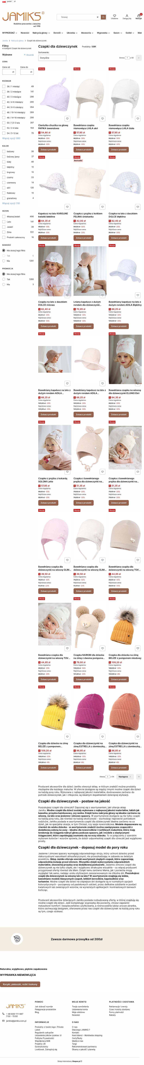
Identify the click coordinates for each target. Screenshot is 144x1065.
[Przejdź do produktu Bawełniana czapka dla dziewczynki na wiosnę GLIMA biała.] (90, 536)
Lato (9, 222)
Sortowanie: (43, 52)
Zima (9, 232)
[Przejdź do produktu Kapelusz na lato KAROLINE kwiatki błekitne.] (54, 183)
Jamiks (5, 41)
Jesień (10, 227)
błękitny (10, 167)
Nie (8, 261)
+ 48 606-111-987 (14, 1014)
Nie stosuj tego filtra (16, 250)
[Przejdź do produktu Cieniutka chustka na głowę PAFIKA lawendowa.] (54, 94)
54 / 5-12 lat (12, 133)
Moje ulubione (78, 1012)
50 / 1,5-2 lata (13, 123)
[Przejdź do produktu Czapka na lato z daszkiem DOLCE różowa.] (54, 271)
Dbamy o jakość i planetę (83, 1049)
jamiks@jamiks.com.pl (16, 1021)
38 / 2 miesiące (14, 91)
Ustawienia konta (80, 1009)
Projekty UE (40, 1044)
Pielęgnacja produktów (45, 1009)
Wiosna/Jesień (13, 216)
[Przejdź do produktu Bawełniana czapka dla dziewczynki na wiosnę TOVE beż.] (125, 536)
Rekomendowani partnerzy (84, 1046)
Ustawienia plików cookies (47, 1035)
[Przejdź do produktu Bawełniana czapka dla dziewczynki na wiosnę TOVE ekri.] (54, 624)
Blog (37, 1012)
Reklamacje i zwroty (118, 1006)
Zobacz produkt (48, 149)
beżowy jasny (13, 156)
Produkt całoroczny (16, 237)
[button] (103, 17)
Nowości (76, 1015)
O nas (74, 1027)
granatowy (12, 198)
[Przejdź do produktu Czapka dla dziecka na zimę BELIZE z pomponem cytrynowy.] (54, 712)
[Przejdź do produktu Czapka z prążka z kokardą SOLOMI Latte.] (54, 448)
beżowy (10, 151)
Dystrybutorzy (41, 1046)
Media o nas (77, 1041)
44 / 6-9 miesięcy (15, 107)
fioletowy (11, 193)
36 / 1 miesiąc (13, 86)
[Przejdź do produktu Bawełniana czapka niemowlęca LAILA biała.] (125, 94)
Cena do (24, 67)
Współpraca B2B (42, 1041)
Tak (8, 255)
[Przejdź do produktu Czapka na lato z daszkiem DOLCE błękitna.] (125, 183)
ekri (8, 188)
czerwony (11, 182)
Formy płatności (116, 1012)
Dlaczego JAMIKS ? (81, 1030)
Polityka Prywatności (44, 1038)
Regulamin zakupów (44, 1032)
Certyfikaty (77, 1038)
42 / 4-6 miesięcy (15, 102)
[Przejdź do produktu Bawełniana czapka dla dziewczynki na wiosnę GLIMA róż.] (54, 536)
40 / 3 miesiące (14, 97)
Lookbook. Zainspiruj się (46, 1049)
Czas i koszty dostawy (119, 1009)
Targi (74, 1044)
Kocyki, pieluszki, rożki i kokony (20, 984)
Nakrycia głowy (17, 41)
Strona (121, 58)
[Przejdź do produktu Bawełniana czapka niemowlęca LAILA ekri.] (90, 94)
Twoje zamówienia (80, 1006)
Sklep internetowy (69, 1061)
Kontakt (75, 1032)
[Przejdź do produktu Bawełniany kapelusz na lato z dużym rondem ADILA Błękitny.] (125, 271)
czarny (10, 177)
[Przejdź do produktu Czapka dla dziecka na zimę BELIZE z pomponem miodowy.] (125, 624)
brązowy (11, 172)
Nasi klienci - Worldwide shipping (87, 1035)
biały (9, 162)
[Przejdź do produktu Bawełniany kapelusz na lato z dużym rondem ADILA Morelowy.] (90, 359)
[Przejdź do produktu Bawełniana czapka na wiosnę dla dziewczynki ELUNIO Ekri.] (125, 359)
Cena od (6, 67)
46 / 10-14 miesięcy (16, 112)
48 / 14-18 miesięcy (16, 117)
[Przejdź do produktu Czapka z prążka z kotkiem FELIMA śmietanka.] (90, 183)
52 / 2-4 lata (12, 128)
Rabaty (112, 1015)
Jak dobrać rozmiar (44, 1006)
